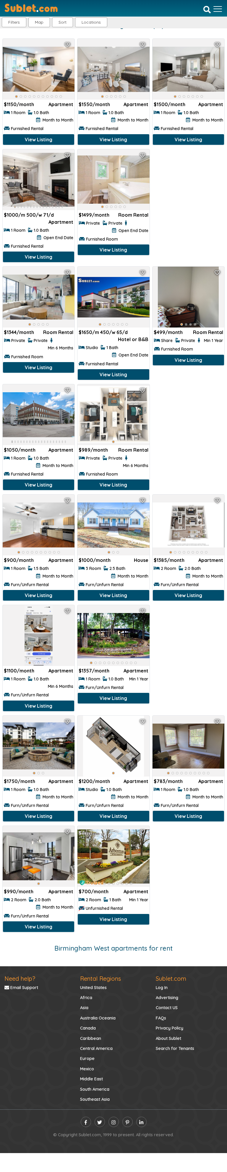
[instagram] (113, 1122)
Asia (84, 1007)
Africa (86, 997)
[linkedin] (141, 1122)
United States (93, 987)
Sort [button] (63, 22)
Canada (88, 1028)
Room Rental (133, 215)
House (141, 560)
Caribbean (90, 1038)
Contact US (167, 1007)
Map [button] (39, 22)
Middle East (91, 1079)
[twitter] (100, 1122)
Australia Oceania (98, 1018)
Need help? (19, 978)
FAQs (161, 1018)
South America (94, 1089)
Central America (96, 1048)
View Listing (38, 139)
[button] (91, 22)
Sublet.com (171, 978)
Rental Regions (100, 978)
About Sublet (168, 1038)
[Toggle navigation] (217, 9)
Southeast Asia (95, 1099)
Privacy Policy (169, 1028)
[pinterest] (127, 1122)
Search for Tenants (175, 1048)
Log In (162, 987)
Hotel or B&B (133, 339)
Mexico (87, 1069)
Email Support (23, 987)
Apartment (60, 104)
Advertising (167, 997)
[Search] (207, 9)
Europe (87, 1058)
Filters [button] (14, 22)
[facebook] (86, 1122)
